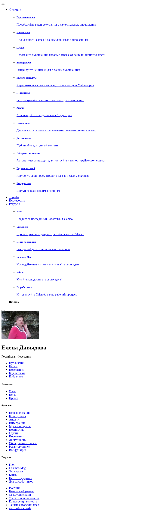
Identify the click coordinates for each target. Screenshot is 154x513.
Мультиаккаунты (20, 426)
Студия (13, 433)
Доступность (17, 439)
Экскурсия (16, 471)
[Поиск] (3, 310)
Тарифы (14, 197)
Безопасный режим (21, 491)
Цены (12, 394)
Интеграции (17, 422)
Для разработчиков (21, 481)
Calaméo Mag (17, 468)
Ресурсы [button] (14, 203)
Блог (12, 464)
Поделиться (16, 436)
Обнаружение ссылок (23, 443)
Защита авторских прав (24, 504)
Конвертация (17, 416)
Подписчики (17, 429)
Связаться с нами (20, 494)
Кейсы (13, 474)
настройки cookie (20, 508)
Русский (14, 488)
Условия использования (24, 498)
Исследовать (17, 200)
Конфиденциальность (23, 501)
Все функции (17, 450)
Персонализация (19, 412)
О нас (12, 391)
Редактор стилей (19, 446)
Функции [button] (15, 9)
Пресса (13, 398)
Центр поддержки (20, 478)
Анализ (14, 419)
